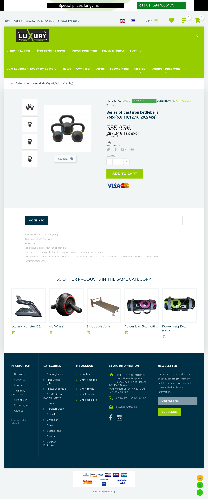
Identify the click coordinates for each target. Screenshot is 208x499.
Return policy (20, 399)
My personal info (88, 400)
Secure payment (22, 405)
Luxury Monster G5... (26, 326)
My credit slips (87, 388)
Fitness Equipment (84, 50)
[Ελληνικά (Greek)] (132, 21)
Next (24, 169)
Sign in (149, 21)
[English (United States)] (122, 21)
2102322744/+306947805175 (131, 397)
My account (85, 365)
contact (18, 21)
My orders (85, 374)
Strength (136, 50)
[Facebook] (111, 417)
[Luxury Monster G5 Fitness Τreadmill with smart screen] (28, 305)
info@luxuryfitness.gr (69, 21)
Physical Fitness (113, 50)
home (7, 21)
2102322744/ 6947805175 (40, 21)
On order (140, 68)
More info (36, 220)
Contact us (19, 379)
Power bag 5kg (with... (141, 326)
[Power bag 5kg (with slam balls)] (141, 305)
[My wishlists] (172, 20)
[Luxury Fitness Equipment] (32, 35)
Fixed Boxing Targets (50, 50)
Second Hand (119, 68)
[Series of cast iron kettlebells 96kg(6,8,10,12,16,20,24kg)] (30, 107)
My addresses (87, 394)
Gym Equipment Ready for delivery (31, 68)
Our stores (19, 374)
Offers (100, 68)
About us (18, 410)
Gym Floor (83, 68)
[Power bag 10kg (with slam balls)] (179, 305)
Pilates (66, 68)
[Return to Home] (12, 83)
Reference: (114, 100)
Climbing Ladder (18, 50)
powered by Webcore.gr (104, 491)
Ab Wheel (56, 326)
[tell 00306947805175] (99, 5)
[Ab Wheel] (66, 305)
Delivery (18, 385)
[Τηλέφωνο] (200, 477)
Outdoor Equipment (166, 68)
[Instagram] (200, 485)
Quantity (110, 156)
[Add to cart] (13, 332)
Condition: (163, 100)
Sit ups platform (99, 326)
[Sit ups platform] (104, 305)
